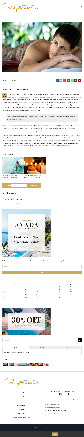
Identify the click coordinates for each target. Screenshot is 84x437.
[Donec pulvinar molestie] (29, 365)
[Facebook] (57, 81)
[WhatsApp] (72, 81)
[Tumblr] (76, 81)
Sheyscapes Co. (49, 427)
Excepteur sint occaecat (10, 176)
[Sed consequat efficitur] (46, 365)
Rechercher (8, 185)
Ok (55, 434)
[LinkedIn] (68, 81)
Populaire (16, 348)
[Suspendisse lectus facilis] (23, 365)
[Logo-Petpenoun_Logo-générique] (20, 2)
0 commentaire (14, 177)
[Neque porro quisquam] (5, 365)
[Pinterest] (80, 81)
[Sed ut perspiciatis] (11, 365)
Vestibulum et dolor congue (33, 176)
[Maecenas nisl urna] (41, 365)
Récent (42, 348)
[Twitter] (61, 81)
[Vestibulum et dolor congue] (35, 365)
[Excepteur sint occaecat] (17, 365)
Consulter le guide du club (54, 413)
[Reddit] (65, 81)
